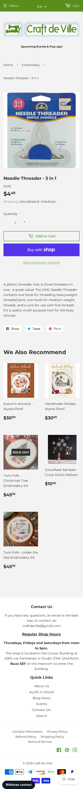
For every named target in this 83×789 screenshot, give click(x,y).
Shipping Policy (52, 736)
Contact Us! (41, 710)
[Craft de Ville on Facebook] (58, 751)
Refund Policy (25, 736)
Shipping (10, 201)
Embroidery (31, 65)
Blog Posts (41, 698)
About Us (41, 686)
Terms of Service (40, 742)
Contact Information (27, 731)
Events (41, 704)
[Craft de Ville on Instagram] (75, 751)
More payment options (41, 262)
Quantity (10, 214)
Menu (13, 6)
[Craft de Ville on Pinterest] (67, 751)
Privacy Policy (57, 731)
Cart (76, 6)
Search (41, 716)
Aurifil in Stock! (41, 692)
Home (8, 65)
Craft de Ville (43, 763)
